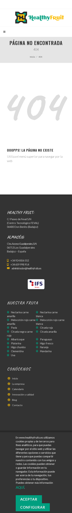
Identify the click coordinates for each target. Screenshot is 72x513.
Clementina (17, 351)
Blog (14, 399)
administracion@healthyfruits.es (26, 268)
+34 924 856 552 (19, 260)
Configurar (32, 507)
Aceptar (28, 499)
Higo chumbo (18, 347)
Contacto (17, 405)
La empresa (18, 383)
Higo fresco (46, 343)
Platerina (16, 343)
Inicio (32, 56)
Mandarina (46, 351)
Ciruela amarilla (48, 331)
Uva (13, 355)
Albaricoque (17, 339)
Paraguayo (46, 339)
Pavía (14, 327)
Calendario (18, 389)
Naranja (44, 347)
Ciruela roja (46, 327)
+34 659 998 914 (19, 264)
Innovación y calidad (23, 394)
